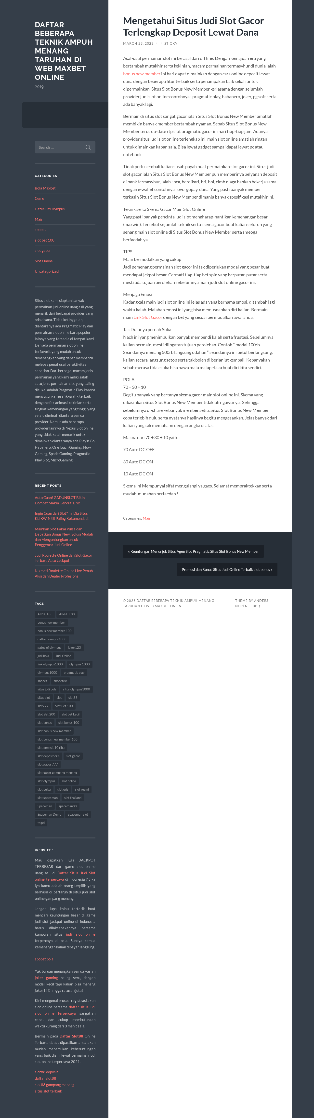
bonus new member (51, 622)
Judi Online (63, 656)
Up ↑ (257, 606)
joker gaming (46, 977)
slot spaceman (48, 798)
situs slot (44, 698)
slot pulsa (44, 789)
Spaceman (45, 806)
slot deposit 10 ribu (51, 748)
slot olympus (46, 781)
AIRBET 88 (67, 614)
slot (59, 698)
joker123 (74, 647)
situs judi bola (47, 689)
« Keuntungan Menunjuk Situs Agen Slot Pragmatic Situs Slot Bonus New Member (193, 551)
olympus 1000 (79, 664)
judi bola (43, 656)
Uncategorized (47, 271)
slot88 (73, 698)
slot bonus (45, 723)
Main (39, 219)
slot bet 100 (44, 240)
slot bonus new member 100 (58, 739)
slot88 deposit (46, 1072)
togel (41, 823)
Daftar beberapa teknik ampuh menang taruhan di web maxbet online (64, 50)
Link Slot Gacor (147, 317)
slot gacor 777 (48, 764)
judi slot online (80, 934)
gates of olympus (49, 647)
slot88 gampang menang (54, 1084)
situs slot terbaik (48, 1091)
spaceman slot (78, 814)
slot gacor (43, 250)
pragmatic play (74, 672)
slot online (69, 781)
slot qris (62, 789)
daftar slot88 (45, 1078)
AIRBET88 (45, 614)
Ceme (39, 198)
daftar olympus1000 (52, 639)
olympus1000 (47, 672)
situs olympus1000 (76, 689)
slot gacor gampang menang (57, 773)
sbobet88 (60, 681)
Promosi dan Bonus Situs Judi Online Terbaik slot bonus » (227, 569)
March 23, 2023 (138, 43)
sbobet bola (44, 959)
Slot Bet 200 (46, 714)
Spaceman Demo (49, 814)
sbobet (40, 229)
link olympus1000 (50, 664)
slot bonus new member (54, 731)
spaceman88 (68, 806)
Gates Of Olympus (50, 209)
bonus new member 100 (55, 631)
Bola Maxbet (45, 188)
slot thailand (72, 798)
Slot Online (44, 261)
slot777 (43, 706)
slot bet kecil (70, 714)
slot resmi (82, 789)
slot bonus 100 (68, 723)
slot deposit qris (49, 756)
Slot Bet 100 (64, 706)
